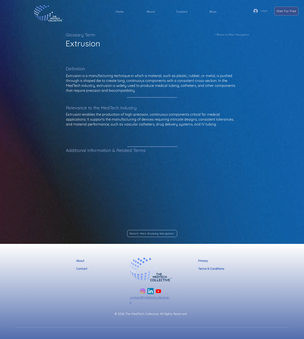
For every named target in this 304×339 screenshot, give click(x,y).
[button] (212, 12)
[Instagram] (143, 291)
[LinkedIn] (150, 291)
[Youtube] (158, 291)
